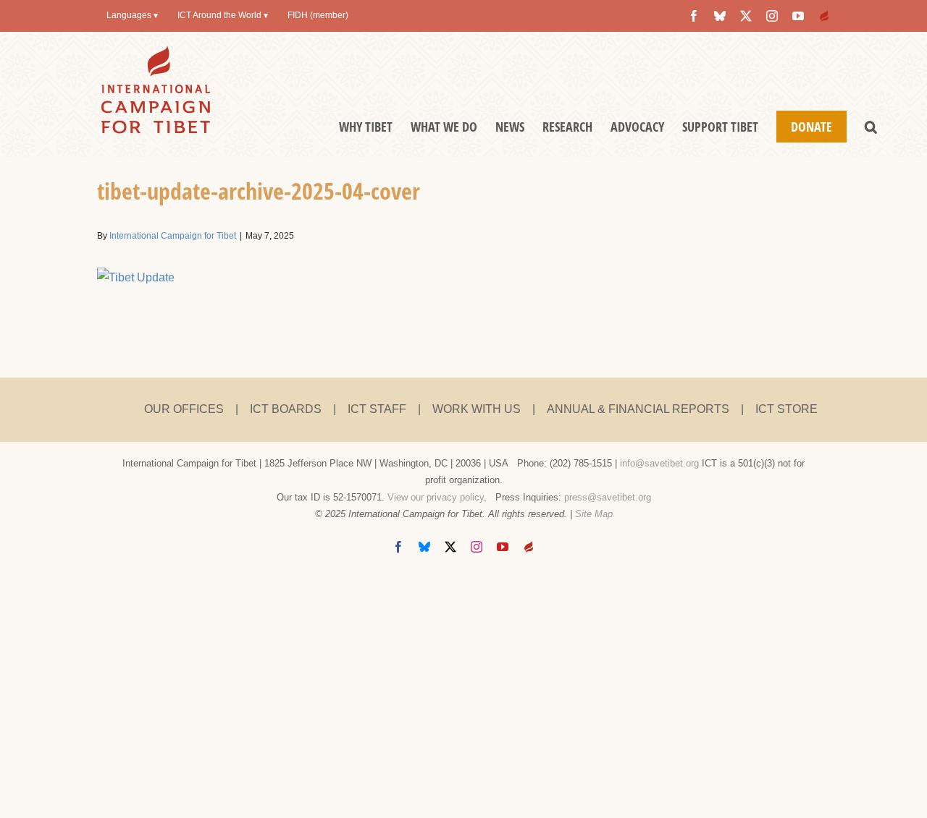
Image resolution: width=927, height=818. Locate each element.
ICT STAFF (377, 409)
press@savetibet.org (607, 497)
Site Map (594, 513)
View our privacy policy (435, 497)
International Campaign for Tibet (172, 236)
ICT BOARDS (286, 409)
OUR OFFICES (184, 409)
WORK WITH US (476, 409)
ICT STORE (786, 409)
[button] (871, 126)
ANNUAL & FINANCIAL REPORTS (638, 409)
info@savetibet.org (659, 463)
